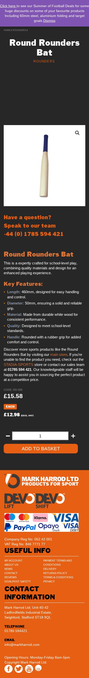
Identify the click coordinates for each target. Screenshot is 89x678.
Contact (11, 573)
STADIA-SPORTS (18, 365)
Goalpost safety (17, 581)
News (8, 568)
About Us (11, 564)
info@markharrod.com (22, 645)
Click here (8, 6)
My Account (13, 560)
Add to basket (41, 448)
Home (7, 30)
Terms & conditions (58, 577)
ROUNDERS (19, 30)
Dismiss (49, 21)
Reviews (10, 577)
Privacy (49, 581)
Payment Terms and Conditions (57, 562)
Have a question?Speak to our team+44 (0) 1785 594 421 (34, 225)
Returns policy (55, 573)
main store (58, 355)
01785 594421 (15, 631)
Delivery (49, 568)
